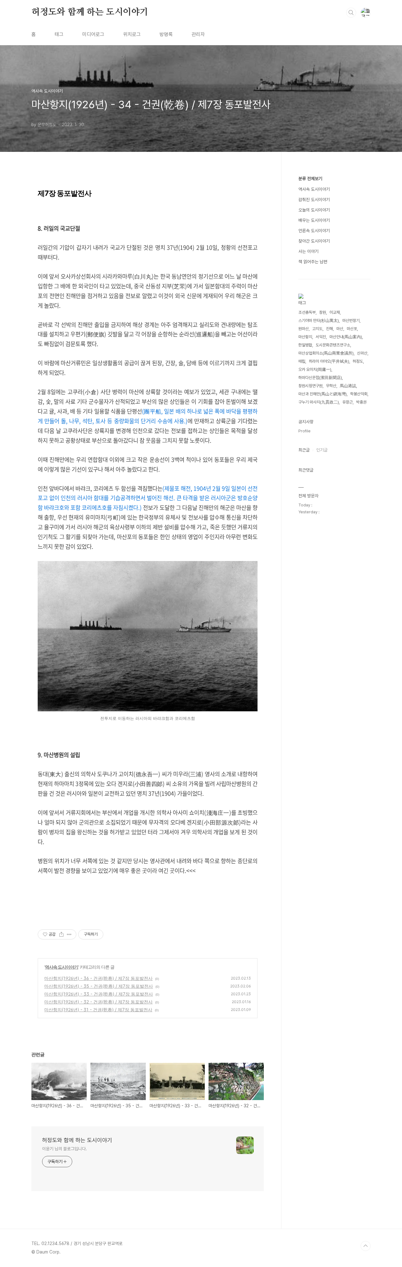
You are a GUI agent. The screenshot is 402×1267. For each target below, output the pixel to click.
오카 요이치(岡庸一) (314, 369)
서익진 (321, 336)
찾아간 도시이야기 (314, 240)
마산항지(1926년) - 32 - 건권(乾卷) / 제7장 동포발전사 (98, 1001)
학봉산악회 (358, 394)
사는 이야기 (308, 251)
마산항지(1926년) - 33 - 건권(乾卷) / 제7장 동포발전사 (98, 994)
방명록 (166, 34)
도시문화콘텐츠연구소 (333, 345)
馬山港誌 (348, 385)
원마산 (303, 328)
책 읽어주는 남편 (312, 261)
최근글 (304, 449)
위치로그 (132, 34)
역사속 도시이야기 (61, 967)
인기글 (322, 449)
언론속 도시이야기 (314, 230)
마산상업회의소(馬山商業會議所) (326, 353)
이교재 (334, 312)
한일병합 (305, 345)
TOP (366, 1246)
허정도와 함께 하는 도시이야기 (89, 12)
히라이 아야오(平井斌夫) (329, 361)
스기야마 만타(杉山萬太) (318, 320)
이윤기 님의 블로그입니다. (64, 1148)
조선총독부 (307, 312)
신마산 (362, 353)
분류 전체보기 (310, 178)
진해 (329, 328)
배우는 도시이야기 (314, 220)
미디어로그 (93, 34)
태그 (59, 34)
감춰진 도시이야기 (314, 199)
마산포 (352, 328)
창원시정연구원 (310, 385)
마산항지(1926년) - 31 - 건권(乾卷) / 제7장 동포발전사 (98, 1009)
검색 (351, 12)
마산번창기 (351, 320)
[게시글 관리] (69, 934)
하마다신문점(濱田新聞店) (320, 377)
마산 (339, 328)
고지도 (317, 328)
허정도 (358, 361)
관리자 (198, 34)
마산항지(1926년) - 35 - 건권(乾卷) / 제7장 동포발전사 (98, 986)
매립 (301, 361)
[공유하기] (61, 934)
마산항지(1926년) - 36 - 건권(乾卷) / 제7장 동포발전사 (98, 978)
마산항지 (305, 336)
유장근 (347, 402)
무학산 (331, 385)
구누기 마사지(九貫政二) (318, 402)
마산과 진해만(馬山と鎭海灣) (322, 394)
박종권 (361, 402)
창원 (322, 312)
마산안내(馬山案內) (345, 336)
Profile (304, 431)
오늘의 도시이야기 (314, 209)
